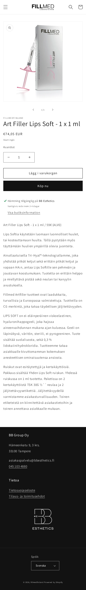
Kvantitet (9, 147)
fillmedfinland (37, 582)
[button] (5, 7)
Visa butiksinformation (24, 213)
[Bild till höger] (53, 110)
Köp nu (43, 186)
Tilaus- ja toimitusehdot (27, 496)
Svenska (41, 565)
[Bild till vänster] (33, 110)
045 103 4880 (18, 466)
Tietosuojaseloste (22, 490)
